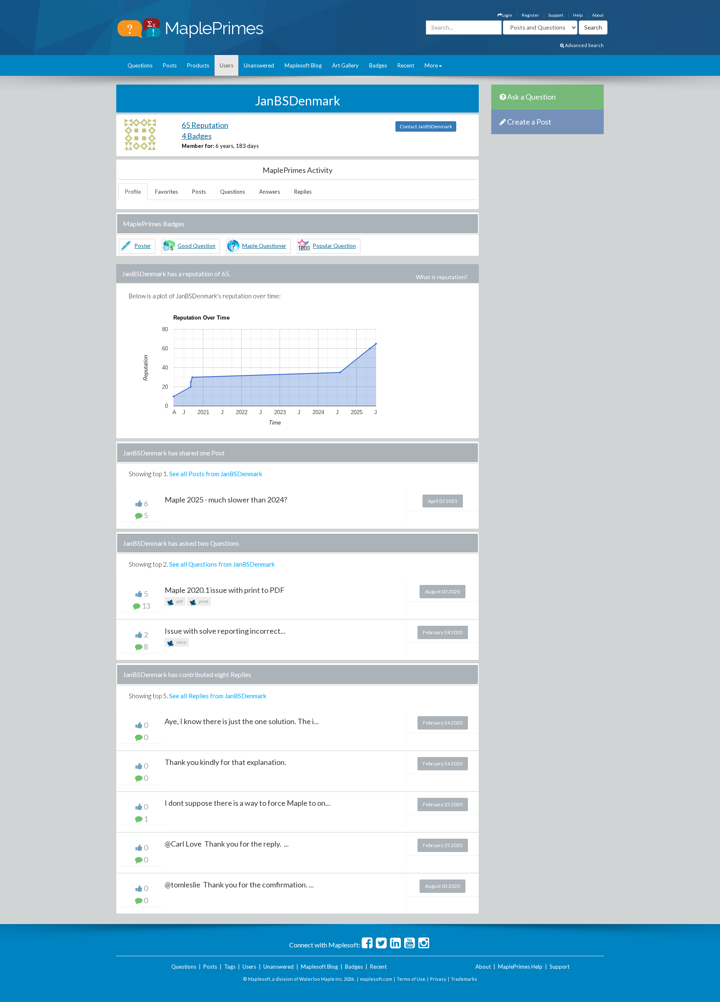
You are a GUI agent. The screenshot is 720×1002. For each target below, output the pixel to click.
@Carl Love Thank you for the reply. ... (227, 843)
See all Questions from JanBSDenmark (222, 564)
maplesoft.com (376, 979)
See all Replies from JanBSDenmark (217, 696)
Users (226, 65)
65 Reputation (205, 125)
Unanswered (259, 65)
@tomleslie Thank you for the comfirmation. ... (239, 884)
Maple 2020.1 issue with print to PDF (225, 590)
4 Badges (197, 135)
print (203, 601)
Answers (269, 191)
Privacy (438, 979)
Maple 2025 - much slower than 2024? (226, 499)
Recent (406, 65)
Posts (170, 65)
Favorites (166, 191)
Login (507, 14)
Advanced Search (584, 45)
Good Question (196, 245)
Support (555, 14)
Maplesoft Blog (303, 65)
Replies (303, 191)
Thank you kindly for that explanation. (225, 762)
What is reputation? (442, 276)
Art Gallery (345, 65)
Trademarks (464, 979)
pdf (179, 601)
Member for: (198, 145)
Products (198, 65)
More (431, 65)
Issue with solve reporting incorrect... (225, 630)
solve (180, 642)
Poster (143, 245)
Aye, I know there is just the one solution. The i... (242, 721)
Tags (229, 966)
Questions (140, 65)
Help (577, 14)
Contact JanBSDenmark (426, 126)
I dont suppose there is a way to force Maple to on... (247, 802)
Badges (378, 65)
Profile (133, 191)
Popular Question (334, 245)
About (598, 14)
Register (530, 14)
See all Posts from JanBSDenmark (215, 473)
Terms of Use (411, 979)
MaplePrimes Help (520, 966)
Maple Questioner (264, 245)
